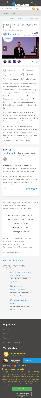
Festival (25, 223)
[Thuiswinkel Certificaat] (11, 360)
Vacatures (6, 338)
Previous (5, 48)
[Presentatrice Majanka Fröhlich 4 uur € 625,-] (20, 302)
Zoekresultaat (9, 13)
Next (36, 48)
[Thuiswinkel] (38, 8)
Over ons (6, 329)
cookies (17, 372)
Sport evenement (28, 215)
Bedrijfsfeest (12, 219)
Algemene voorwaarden (12, 342)
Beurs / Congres (27, 219)
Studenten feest (12, 215)
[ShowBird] (20, 3)
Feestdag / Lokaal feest (20, 232)
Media (5, 334)
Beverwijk (19, 253)
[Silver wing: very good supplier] (5, 34)
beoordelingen (16, 356)
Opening (16, 223)
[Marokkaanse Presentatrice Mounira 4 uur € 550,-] (20, 288)
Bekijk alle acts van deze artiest (14, 260)
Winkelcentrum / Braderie (20, 228)
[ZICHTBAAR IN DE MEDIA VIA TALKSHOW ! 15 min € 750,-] (20, 275)
